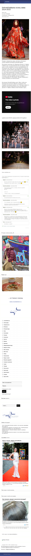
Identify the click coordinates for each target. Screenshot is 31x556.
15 (4, 528)
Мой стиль (6, 351)
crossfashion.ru (7, 320)
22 (18, 528)
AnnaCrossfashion (12, 441)
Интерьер (6, 326)
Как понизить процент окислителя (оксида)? (14, 499)
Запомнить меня (7, 389)
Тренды (5, 366)
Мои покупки (6, 349)
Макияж (5, 341)
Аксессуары (6, 322)
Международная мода (8, 345)
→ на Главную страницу (15, 298)
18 (10, 528)
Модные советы (7, 347)
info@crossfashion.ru (10, 549)
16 (6, 528)
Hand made (6, 370)
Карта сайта (6, 376)
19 (12, 528)
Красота (5, 339)
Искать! (18, 405)
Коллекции (8, 13)
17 (8, 528)
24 (22, 528)
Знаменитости (6, 324)
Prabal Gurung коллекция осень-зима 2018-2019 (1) (11, 428)
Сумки (5, 364)
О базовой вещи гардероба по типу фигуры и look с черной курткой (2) (15, 427)
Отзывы (5, 374)
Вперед (25, 528)
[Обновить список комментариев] (7, 177)
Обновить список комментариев (9, 226)
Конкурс (5, 335)
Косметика (6, 337)
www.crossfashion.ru (15, 301)
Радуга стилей (6, 357)
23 (20, 528)
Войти (4, 391)
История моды (7, 328)
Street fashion (6, 372)
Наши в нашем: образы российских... (12, 440)
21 (16, 528)
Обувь (5, 353)
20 (14, 528)
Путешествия (6, 355)
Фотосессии (6, 368)
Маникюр (5, 343)
